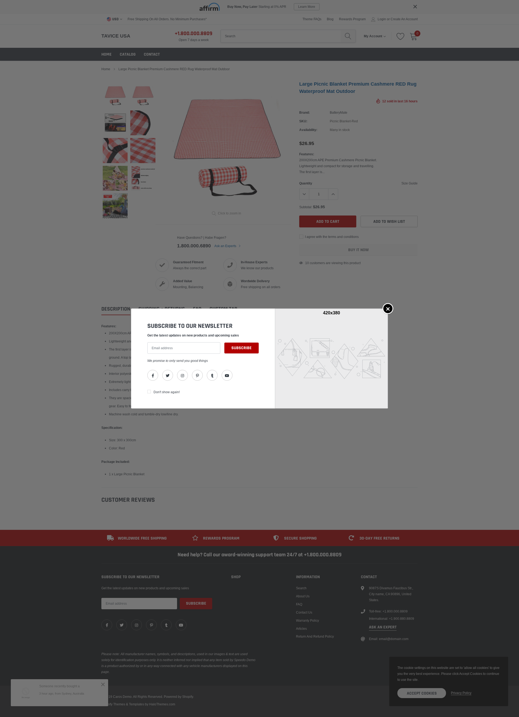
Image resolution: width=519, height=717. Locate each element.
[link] (152, 375)
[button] (387, 308)
